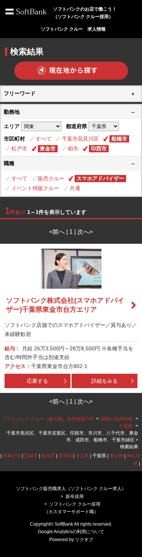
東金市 (48, 148)
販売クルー (51, 178)
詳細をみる (104, 381)
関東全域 (12, 455)
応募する (37, 381)
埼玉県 (82, 455)
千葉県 (126, 426)
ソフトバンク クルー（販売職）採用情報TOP (48, 419)
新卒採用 (75, 496)
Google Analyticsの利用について (71, 531)
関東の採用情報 (117, 419)
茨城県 (31, 455)
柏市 (73, 148)
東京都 (116, 455)
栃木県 (48, 455)
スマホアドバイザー (100, 178)
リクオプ (84, 539)
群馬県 (65, 455)
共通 (75, 188)
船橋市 (119, 139)
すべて (43, 139)
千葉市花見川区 (80, 139)
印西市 (99, 148)
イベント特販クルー (35, 188)
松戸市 (19, 148)
